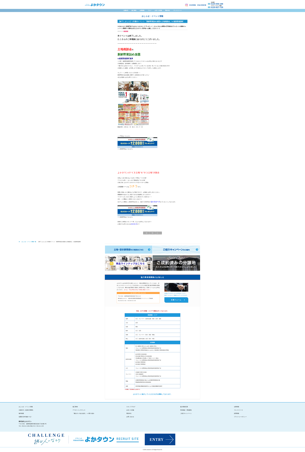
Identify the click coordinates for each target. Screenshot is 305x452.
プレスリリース (177, 10)
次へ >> (159, 233)
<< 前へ (146, 233)
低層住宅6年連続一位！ (25, 416)
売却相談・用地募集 (186, 410)
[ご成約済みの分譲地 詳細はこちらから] (176, 263)
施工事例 (134, 10)
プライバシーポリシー (240, 416)
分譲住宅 (125, 10)
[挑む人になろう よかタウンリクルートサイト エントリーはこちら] (151, 439)
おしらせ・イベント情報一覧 (29, 241)
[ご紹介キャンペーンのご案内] (176, 250)
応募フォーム (176, 300)
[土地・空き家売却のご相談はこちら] (128, 250)
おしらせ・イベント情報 (26, 406)
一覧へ (152, 233)
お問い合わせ (130, 416)
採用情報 (193, 5)
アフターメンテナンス (79, 410)
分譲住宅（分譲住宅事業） (26, 410)
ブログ (149, 10)
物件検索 (21, 413)
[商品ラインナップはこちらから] (128, 263)
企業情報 (142, 10)
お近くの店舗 (158, 10)
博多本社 (167, 10)
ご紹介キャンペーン (186, 413)
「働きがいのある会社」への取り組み (83, 413)
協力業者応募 (202, 5)
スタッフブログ (130, 406)
